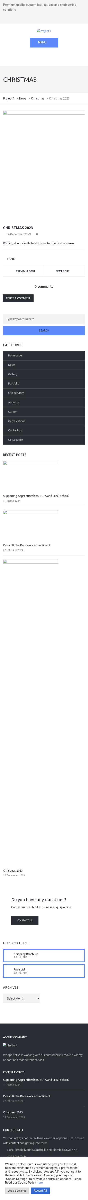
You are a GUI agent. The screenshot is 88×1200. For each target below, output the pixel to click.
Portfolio (13, 383)
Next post (62, 271)
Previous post (25, 271)
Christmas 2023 (13, 870)
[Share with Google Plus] (31, 259)
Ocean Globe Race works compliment (26, 545)
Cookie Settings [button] (17, 1190)
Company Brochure (26, 954)
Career (12, 411)
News (11, 364)
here (40, 1182)
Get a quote (15, 439)
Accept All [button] (40, 1190)
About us (14, 402)
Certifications (16, 421)
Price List (19, 969)
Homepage (15, 355)
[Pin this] (37, 259)
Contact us (15, 430)
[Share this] (20, 259)
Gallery (12, 374)
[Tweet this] (26, 259)
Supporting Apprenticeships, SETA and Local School (36, 496)
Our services (16, 393)
